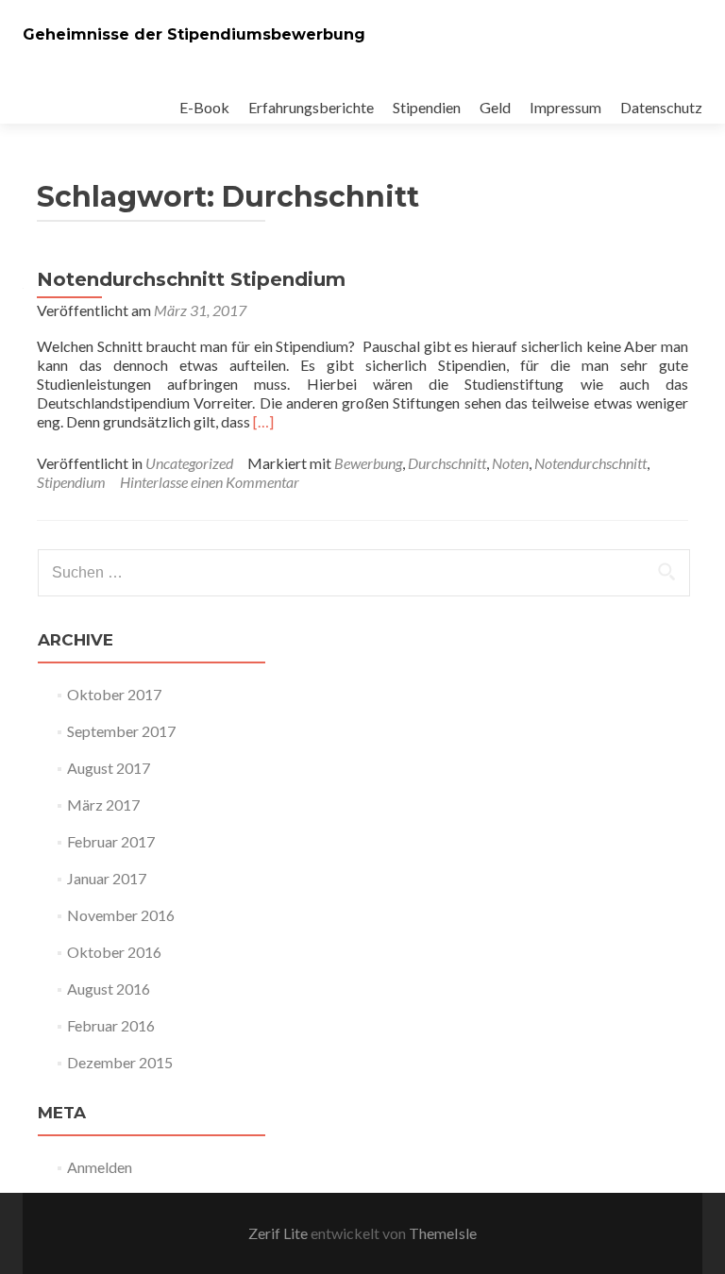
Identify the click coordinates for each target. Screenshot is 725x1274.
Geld (495, 107)
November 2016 (121, 915)
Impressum (565, 107)
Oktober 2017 (114, 694)
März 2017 (103, 804)
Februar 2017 (111, 841)
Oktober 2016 (114, 952)
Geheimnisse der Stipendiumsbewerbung (194, 34)
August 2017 (108, 768)
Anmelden (99, 1167)
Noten (510, 463)
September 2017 (121, 731)
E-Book (204, 107)
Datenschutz (661, 107)
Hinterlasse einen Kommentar (209, 482)
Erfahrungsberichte (311, 107)
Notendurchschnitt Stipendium (191, 279)
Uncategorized (189, 463)
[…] (263, 421)
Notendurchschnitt (590, 463)
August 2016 (108, 988)
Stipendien (427, 107)
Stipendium (71, 482)
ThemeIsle (443, 1233)
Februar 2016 (111, 1025)
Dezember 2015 (120, 1062)
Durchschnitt (447, 463)
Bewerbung (368, 463)
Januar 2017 (106, 878)
